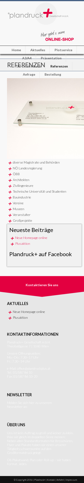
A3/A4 (27, 58)
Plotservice (63, 50)
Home (16, 50)
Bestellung (53, 74)
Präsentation (51, 58)
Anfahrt (60, 479)
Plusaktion (22, 243)
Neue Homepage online (31, 238)
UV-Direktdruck (28, 66)
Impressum (71, 479)
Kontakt (51, 479)
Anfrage (29, 74)
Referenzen (59, 66)
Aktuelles (37, 50)
